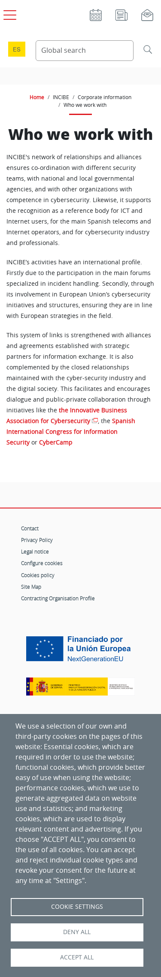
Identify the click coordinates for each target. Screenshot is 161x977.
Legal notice (35, 551)
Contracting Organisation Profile (58, 598)
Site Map (31, 586)
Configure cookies (42, 563)
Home (37, 97)
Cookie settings (77, 906)
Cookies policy (38, 575)
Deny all (77, 932)
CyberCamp (56, 442)
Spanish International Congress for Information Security (70, 431)
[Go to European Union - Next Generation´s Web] (80, 652)
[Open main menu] (8, 13)
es (17, 49)
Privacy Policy (37, 539)
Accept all (77, 957)
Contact (30, 528)
